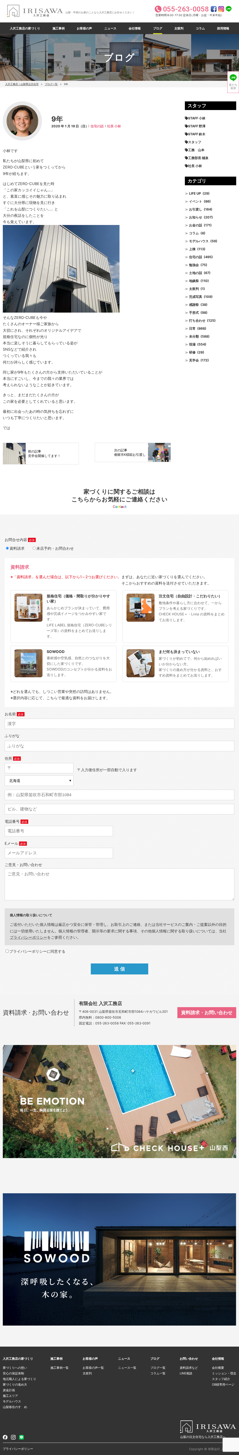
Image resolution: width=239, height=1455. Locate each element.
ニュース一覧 (127, 1367)
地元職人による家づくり (19, 1379)
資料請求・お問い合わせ (206, 1012)
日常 (192, 328)
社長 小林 (114, 126)
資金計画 (9, 1390)
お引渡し (195, 209)
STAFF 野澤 (196, 126)
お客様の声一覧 (93, 1367)
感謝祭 (194, 305)
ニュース (110, 28)
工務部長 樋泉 (198, 158)
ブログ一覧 (51, 84)
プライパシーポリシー (28, 937)
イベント (195, 201)
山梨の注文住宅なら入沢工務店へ (203, 1437)
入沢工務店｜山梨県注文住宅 (22, 84)
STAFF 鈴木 (196, 134)
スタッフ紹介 (221, 1379)
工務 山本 (196, 150)
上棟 (192, 249)
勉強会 (194, 265)
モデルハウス (199, 241)
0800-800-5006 (108, 1017)
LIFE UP (195, 193)
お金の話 (195, 225)
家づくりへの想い (15, 1367)
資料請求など (189, 1367)
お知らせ (195, 217)
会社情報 (135, 28)
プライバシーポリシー (18, 1449)
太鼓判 (178, 28)
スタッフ (194, 142)
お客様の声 (84, 28)
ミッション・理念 (224, 1373)
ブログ (157, 28)
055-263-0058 (107, 1023)
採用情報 (223, 28)
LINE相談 (186, 1373)
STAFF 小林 (196, 118)
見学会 (194, 360)
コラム (200, 28)
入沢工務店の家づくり (25, 28)
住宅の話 (97, 126)
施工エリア (10, 1396)
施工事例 (59, 28)
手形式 (194, 312)
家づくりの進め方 (15, 1384)
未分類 (194, 336)
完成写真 (195, 297)
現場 (192, 344)
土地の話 (195, 273)
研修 (192, 352)
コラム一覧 (157, 1373)
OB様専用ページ (223, 1384)
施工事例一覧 (59, 1367)
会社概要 (218, 1367)
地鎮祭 (194, 281)
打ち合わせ (197, 320)
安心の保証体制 (13, 1373)
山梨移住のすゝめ (15, 1407)
